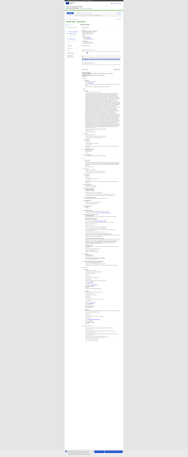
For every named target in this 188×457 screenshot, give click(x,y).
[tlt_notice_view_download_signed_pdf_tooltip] (87, 52)
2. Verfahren (69, 48)
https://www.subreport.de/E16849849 (104, 212)
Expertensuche (91, 15)
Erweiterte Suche (84, 15)
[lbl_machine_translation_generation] (94, 63)
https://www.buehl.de (94, 284)
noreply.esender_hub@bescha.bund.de (94, 319)
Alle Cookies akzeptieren (99, 451)
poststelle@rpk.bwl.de (91, 303)
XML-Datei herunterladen (73, 31)
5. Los (68, 50)
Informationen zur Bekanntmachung (70, 56)
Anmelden (114, 3)
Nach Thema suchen (98, 15)
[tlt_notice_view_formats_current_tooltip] (119, 69)
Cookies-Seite (73, 452)
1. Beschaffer (69, 45)
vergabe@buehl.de (91, 82)
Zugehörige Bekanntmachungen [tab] (71, 27)
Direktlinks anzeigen (72, 33)
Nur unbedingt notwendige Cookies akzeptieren (113, 451)
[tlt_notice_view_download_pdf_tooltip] (82, 59)
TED (66, 19)
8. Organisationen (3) (71, 53)
